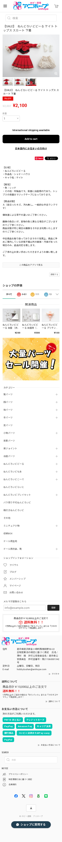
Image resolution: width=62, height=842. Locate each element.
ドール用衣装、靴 (12, 549)
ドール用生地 (10, 541)
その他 (6, 518)
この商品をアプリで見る (31, 265)
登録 (53, 608)
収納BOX (8, 533)
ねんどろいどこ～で (13, 479)
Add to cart (31, 139)
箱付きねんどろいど (13, 510)
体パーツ (8, 410)
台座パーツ (9, 456)
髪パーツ (8, 394)
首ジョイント (10, 448)
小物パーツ (9, 433)
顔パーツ (8, 402)
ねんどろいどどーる (13, 464)
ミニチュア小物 (11, 525)
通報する (54, 274)
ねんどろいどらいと (13, 487)
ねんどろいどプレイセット (17, 495)
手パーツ (8, 417)
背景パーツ (9, 440)
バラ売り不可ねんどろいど (17, 502)
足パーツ (8, 425)
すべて (9, 294)
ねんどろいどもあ (12, 471)
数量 (5, 113)
